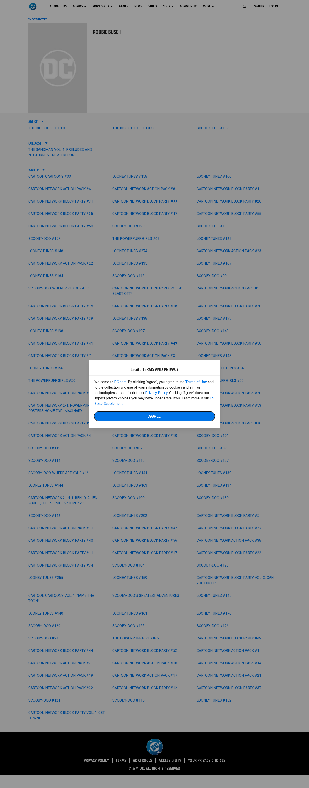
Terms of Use (196, 382)
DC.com (120, 382)
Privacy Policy (156, 393)
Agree (154, 416)
